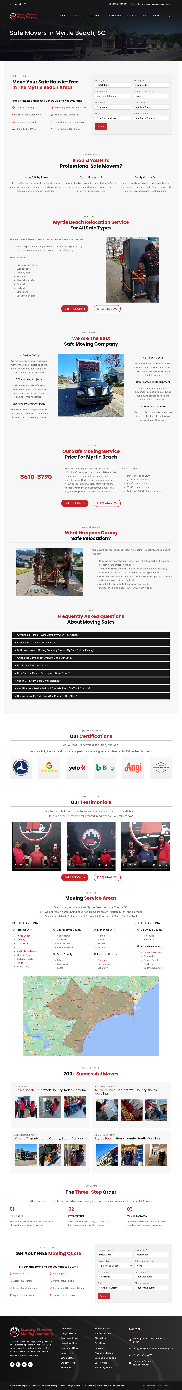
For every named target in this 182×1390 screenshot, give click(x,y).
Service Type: (102, 91)
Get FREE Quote (75, 308)
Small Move (66, 1367)
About (156, 16)
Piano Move (100, 1338)
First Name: (101, 102)
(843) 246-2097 (107, 308)
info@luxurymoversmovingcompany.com (153, 1348)
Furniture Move (102, 1328)
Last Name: (140, 102)
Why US (130, 16)
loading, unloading (83, 183)
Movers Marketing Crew (20, 1386)
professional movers (37, 187)
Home (62, 16)
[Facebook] (11, 4)
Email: (98, 113)
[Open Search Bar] (168, 16)
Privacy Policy (149, 1386)
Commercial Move (69, 1348)
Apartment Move (69, 1338)
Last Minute (101, 1363)
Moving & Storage (104, 1353)
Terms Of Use (164, 1386)
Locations (93, 16)
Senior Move (67, 1353)
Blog (144, 16)
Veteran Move (67, 1358)
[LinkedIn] (16, 4)
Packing (99, 1348)
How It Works (114, 16)
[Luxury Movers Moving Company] (23, 16)
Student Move (68, 1363)
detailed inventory (85, 484)
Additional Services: (144, 91)
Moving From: (102, 80)
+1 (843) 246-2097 (142, 1355)
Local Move (66, 1328)
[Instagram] (25, 4)
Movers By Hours (103, 1367)
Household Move (69, 1343)
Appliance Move (103, 1333)
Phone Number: (142, 113)
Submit (101, 126)
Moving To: (140, 80)
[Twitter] (20, 4)
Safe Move (100, 1343)
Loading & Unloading (105, 1358)
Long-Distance (68, 1333)
